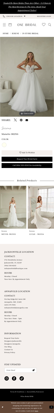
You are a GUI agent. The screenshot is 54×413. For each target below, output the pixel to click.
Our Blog (7, 347)
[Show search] (50, 24)
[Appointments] (10, 24)
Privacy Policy (9, 352)
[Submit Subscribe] (33, 370)
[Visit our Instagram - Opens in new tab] (6, 379)
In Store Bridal (30, 34)
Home (6, 34)
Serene (15, 34)
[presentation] (13, 207)
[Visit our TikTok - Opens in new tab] (21, 379)
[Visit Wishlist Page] (44, 24)
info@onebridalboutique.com (15, 268)
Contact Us (8, 350)
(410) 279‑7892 (10, 305)
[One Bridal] (27, 24)
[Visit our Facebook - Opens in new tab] (14, 379)
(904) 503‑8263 (10, 266)
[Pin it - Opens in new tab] (21, 120)
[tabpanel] (27, 77)
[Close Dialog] (2, 407)
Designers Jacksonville (13, 341)
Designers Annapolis (12, 344)
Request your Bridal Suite (27, 159)
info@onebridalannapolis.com (16, 308)
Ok (51, 407)
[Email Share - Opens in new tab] (26, 120)
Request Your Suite (11, 338)
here (36, 411)
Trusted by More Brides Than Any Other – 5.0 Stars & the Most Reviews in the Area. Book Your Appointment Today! (27, 7)
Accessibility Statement (35, 392)
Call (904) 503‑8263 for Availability (27, 165)
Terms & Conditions (17, 392)
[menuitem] (15, 16)
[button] (44, 16)
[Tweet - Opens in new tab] (15, 120)
